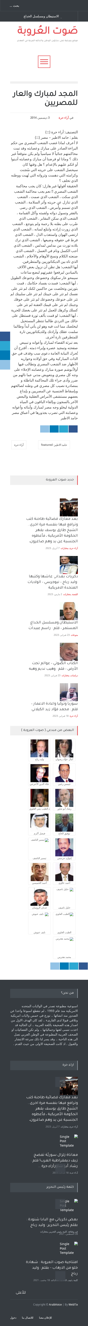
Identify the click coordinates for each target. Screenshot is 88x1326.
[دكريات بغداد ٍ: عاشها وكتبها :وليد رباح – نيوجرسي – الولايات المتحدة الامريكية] (69, 565)
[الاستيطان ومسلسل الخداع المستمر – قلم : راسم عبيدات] (69, 611)
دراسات (74, 675)
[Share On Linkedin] (54, 429)
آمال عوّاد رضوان (64, 759)
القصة (75, 594)
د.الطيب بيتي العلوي (39, 808)
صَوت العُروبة (48, 32)
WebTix (73, 1304)
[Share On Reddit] (44, 429)
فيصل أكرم (39, 833)
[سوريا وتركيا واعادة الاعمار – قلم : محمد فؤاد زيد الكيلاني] (69, 692)
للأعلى (21, 1293)
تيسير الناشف (39, 858)
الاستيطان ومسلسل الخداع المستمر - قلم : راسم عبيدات (43, 16)
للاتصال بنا (27, 1317)
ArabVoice (55, 1304)
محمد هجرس (64, 957)
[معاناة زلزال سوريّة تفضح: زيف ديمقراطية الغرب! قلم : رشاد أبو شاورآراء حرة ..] (69, 1143)
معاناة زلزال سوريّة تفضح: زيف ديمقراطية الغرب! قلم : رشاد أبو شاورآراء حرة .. (54, 1160)
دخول (13, 1317)
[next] (60, 1169)
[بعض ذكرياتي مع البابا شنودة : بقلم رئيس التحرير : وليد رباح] (69, 1208)
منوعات (74, 634)
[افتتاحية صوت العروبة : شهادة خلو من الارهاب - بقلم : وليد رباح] (69, 1251)
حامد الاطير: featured (54, 445)
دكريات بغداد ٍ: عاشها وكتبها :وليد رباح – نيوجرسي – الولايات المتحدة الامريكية (52, 582)
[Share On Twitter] (63, 429)
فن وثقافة (73, 1231)
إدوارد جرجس (64, 858)
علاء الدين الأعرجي (39, 784)
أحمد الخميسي (39, 882)
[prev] (60, 1082)
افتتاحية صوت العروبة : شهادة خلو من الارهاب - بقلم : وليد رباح (52, 1268)
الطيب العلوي (64, 932)
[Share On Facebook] (73, 429)
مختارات (64, 548)
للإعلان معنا (45, 1317)
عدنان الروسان (39, 907)
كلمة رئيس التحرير (58, 1231)
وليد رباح (39, 759)
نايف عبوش (39, 932)
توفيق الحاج (64, 833)
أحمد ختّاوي (64, 882)
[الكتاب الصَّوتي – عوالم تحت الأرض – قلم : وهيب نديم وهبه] (69, 652)
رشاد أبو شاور (64, 808)
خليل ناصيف (64, 907)
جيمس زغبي (64, 784)
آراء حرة (64, 118)
